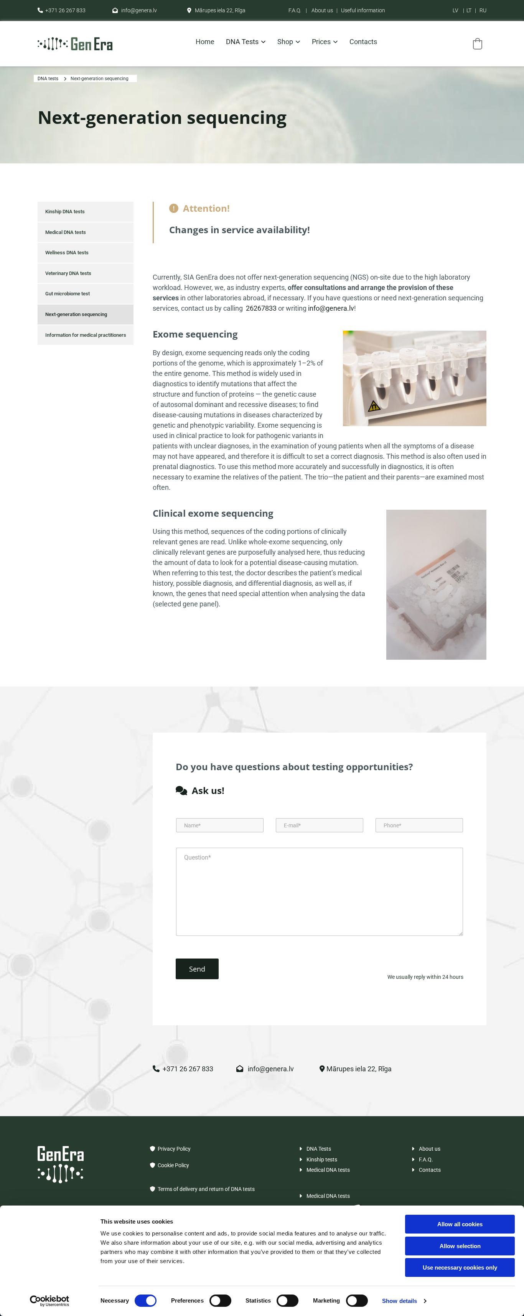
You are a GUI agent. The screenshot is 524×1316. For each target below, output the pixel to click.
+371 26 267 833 (62, 10)
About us (322, 10)
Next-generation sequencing (100, 78)
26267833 (261, 308)
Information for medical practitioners (85, 335)
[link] (240, 43)
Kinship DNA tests (65, 211)
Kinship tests (318, 1159)
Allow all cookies (460, 1224)
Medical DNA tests (65, 232)
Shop (285, 42)
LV (455, 10)
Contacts (363, 42)
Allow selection (460, 1246)
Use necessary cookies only (460, 1267)
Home (205, 42)
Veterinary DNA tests (68, 273)
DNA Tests (315, 1149)
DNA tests (242, 42)
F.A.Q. (294, 10)
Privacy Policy (170, 1149)
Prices (321, 42)
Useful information (363, 10)
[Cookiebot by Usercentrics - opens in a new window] (49, 1301)
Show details (399, 1301)
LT (468, 10)
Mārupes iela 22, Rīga (216, 10)
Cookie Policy (169, 1165)
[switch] (220, 1301)
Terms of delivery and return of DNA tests (206, 1189)
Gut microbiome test (67, 293)
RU (483, 10)
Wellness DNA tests (67, 252)
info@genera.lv (134, 10)
